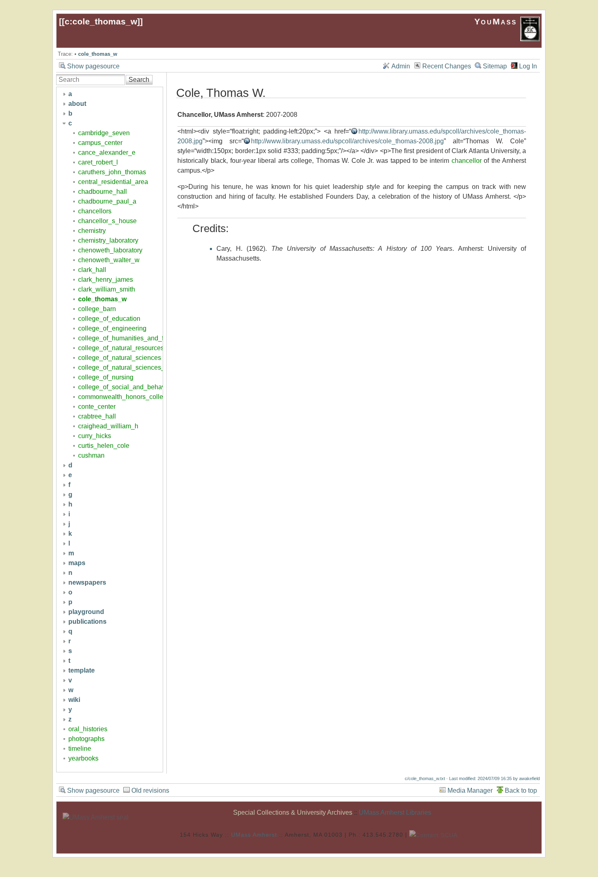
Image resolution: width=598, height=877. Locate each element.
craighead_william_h (108, 426)
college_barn (97, 308)
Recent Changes (446, 66)
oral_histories (87, 729)
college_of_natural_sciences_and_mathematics (147, 367)
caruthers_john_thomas (112, 172)
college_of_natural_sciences (119, 357)
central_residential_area (113, 181)
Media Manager (470, 790)
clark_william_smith (106, 289)
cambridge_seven (104, 132)
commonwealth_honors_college (124, 396)
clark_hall (92, 269)
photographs (86, 738)
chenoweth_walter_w (109, 260)
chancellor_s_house (107, 220)
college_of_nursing (105, 377)
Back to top (521, 790)
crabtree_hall (97, 416)
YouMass (497, 21)
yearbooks (83, 758)
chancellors (94, 211)
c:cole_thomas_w (101, 21)
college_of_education (109, 318)
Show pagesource (93, 66)
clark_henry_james (105, 279)
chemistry (92, 230)
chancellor (467, 160)
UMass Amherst (254, 834)
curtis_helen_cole (103, 445)
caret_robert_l (98, 162)
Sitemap (495, 66)
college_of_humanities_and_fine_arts (132, 338)
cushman (91, 455)
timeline (79, 748)
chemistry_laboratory (108, 240)
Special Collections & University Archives (292, 812)
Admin (400, 66)
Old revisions (150, 790)
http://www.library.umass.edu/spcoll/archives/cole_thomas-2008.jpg (347, 141)
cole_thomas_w (97, 54)
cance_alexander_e (106, 152)
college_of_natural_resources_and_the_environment (154, 347)
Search (139, 79)
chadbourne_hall (102, 191)
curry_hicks (94, 435)
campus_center (100, 142)
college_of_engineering (112, 328)
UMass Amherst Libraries (395, 812)
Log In (528, 66)
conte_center (97, 406)
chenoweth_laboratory (110, 250)
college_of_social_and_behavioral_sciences (142, 387)
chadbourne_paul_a (107, 201)
